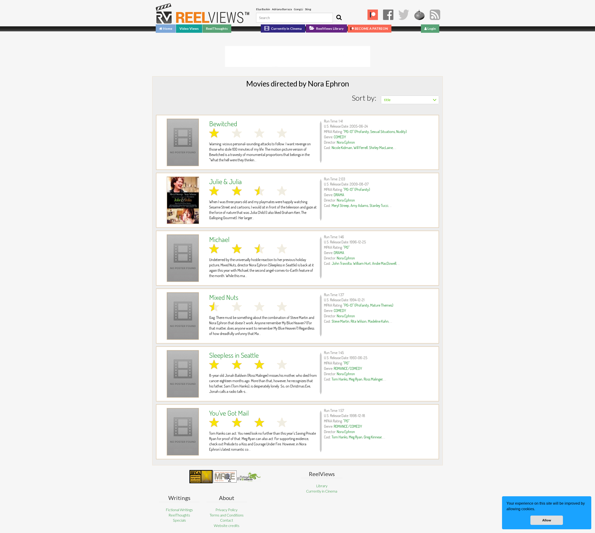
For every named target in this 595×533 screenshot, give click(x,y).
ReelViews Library (329, 28)
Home (167, 28)
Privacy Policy (226, 509)
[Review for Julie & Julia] (182, 200)
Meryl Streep (340, 205)
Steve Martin (340, 321)
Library (321, 485)
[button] (536, 509)
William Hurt (362, 263)
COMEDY (340, 137)
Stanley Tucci (379, 205)
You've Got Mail (229, 412)
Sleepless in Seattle (234, 355)
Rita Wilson (359, 321)
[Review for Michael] (182, 258)
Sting (308, 9)
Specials (179, 520)
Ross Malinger (373, 379)
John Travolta (342, 263)
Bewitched (223, 123)
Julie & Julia (225, 181)
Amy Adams (359, 205)
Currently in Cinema (286, 28)
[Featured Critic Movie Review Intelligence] (201, 476)
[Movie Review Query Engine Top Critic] (225, 476)
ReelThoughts (217, 28)
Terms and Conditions (227, 515)
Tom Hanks (339, 379)
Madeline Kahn (378, 321)
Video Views (189, 28)
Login (431, 28)
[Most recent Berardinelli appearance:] (249, 477)
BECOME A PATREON (371, 28)
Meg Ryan (355, 379)
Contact (226, 520)
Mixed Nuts (223, 297)
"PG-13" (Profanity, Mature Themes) (368, 305)
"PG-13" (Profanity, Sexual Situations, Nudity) (375, 131)
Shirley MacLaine (381, 147)
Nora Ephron (346, 142)
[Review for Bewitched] (182, 142)
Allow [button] (546, 520)
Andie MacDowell (384, 263)
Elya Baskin (263, 9)
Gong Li (298, 9)
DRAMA (339, 194)
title (387, 99)
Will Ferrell (361, 147)
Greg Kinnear (373, 437)
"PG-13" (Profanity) (356, 189)
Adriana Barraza (282, 9)
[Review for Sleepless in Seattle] (182, 374)
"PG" (346, 247)
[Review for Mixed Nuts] (182, 316)
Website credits (226, 525)
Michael (219, 239)
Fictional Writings (179, 509)
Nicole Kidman (342, 147)
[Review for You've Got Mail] (182, 432)
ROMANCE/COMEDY (348, 368)
